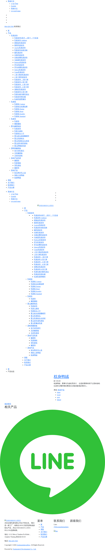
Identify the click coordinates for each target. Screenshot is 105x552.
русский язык (16, 11)
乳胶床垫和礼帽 (20, 97)
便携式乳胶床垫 (20, 89)
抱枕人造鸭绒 (19, 175)
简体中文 (11, 1)
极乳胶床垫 (18, 53)
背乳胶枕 (17, 165)
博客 (9, 180)
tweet (58, 395)
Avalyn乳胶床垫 (20, 48)
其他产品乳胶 (16, 158)
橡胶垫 (16, 168)
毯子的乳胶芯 (19, 151)
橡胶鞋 (16, 160)
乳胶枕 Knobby (19, 114)
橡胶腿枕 (17, 124)
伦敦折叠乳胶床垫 (20, 57)
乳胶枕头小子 (19, 133)
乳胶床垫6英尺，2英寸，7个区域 (26, 38)
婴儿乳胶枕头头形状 (21, 141)
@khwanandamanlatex (61, 527)
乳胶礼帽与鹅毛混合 (21, 94)
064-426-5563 (9, 26)
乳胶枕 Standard (19, 116)
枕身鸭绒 (17, 178)
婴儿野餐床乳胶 (20, 146)
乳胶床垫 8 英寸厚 (20, 92)
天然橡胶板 (18, 153)
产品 (9, 33)
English (13, 6)
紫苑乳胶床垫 (19, 45)
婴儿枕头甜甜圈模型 (21, 136)
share (58, 392)
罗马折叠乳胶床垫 (20, 67)
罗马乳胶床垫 (19, 65)
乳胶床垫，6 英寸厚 (21, 84)
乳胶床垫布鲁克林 (20, 50)
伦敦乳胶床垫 (19, 55)
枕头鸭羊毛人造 (20, 173)
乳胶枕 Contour (19, 104)
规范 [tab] (9, 404)
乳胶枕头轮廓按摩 (20, 106)
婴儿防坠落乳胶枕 (20, 143)
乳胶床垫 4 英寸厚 (20, 82)
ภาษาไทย (14, 3)
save (58, 397)
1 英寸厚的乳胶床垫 (21, 75)
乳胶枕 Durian (19, 109)
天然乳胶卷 (18, 155)
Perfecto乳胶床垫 (20, 62)
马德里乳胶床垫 (20, 60)
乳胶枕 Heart (18, 111)
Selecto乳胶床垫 (20, 70)
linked (59, 400)
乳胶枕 (13, 102)
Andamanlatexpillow (23, 545)
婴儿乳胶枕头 (19, 138)
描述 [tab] (6, 404)
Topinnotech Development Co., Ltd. (24, 549)
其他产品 (14, 170)
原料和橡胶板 (16, 148)
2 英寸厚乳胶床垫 (20, 77)
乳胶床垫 (14, 35)
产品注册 (11, 187)
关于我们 (11, 182)
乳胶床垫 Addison (20, 40)
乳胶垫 (13, 119)
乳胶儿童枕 (18, 131)
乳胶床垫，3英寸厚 (21, 79)
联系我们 (11, 185)
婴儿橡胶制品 (16, 126)
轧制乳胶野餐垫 (20, 99)
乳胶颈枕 (17, 163)
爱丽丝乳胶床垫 (20, 43)
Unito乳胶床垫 (19, 72)
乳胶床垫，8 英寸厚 (21, 87)
